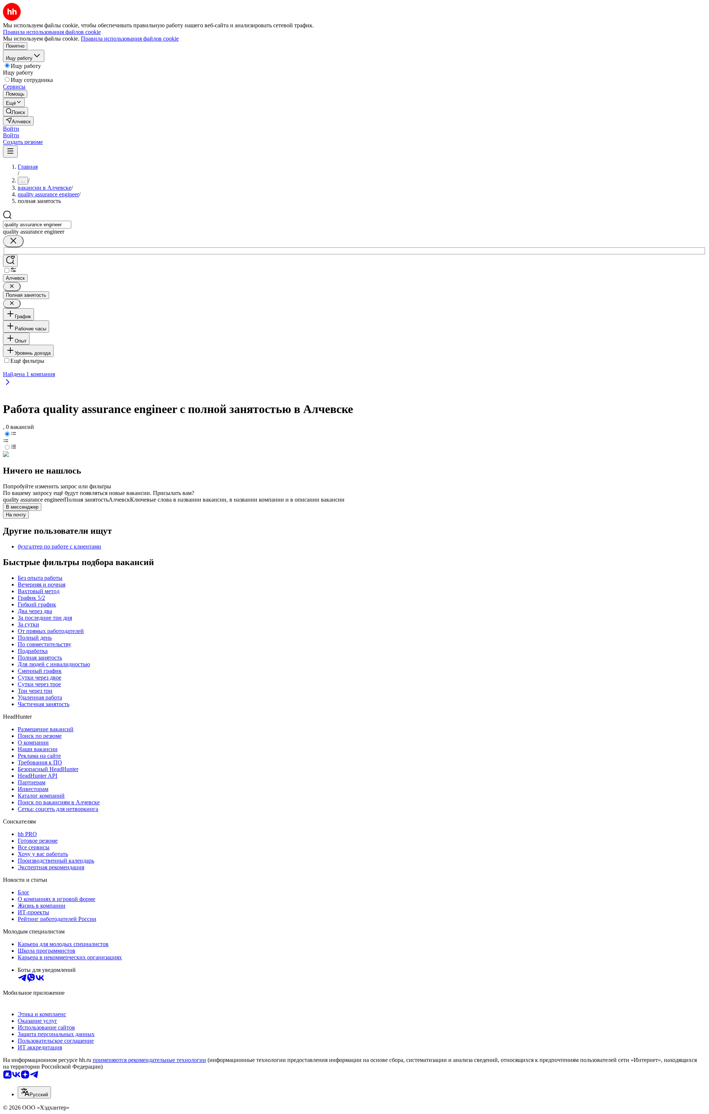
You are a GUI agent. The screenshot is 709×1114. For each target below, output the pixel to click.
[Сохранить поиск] (10, 261)
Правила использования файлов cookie (130, 38)
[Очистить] (13, 241)
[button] (11, 129)
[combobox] (37, 224)
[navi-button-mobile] (10, 151)
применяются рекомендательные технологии (149, 1060)
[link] (15, 111)
